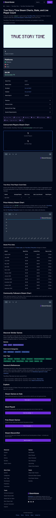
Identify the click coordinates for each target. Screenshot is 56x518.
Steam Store (40, 378)
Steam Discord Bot (9, 495)
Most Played (32, 455)
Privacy (17, 515)
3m (10, 154)
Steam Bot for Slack (9, 498)
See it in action (27, 440)
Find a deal (27, 399)
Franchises (6, 486)
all (16, 154)
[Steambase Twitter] (33, 501)
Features (7, 100)
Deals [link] (34, 117)
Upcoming (31, 463)
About (32, 515)
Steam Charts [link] (8, 117)
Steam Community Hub (38, 380)
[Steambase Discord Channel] (28, 501)
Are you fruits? (28, 88)
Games (8, 6)
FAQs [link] (22, 120)
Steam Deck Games (34, 466)
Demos (6, 458)
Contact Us (37, 515)
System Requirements (11, 112)
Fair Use (27, 515)
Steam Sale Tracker (34, 472)
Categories (7, 475)
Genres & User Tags (10, 108)
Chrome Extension (8, 493)
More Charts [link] (14, 120)
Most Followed (32, 458)
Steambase (30, 496)
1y (13, 154)
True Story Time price (13, 210)
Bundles (6, 460)
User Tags (6, 478)
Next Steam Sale (8, 501)
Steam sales (19, 247)
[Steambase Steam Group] (31, 501)
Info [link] (50, 117)
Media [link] (7, 120)
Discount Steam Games (35, 475)
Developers (7, 481)
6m (10, 214)
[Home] (4, 6)
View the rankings (27, 413)
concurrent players (19, 17)
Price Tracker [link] (18, 117)
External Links (8, 104)
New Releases (32, 460)
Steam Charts (7, 463)
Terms (22, 515)
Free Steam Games (33, 478)
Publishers (6, 483)
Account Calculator (9, 504)
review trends (28, 17)
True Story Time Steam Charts (27, 6)
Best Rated (31, 452)
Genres (6, 472)
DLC (5, 455)
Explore (49, 2)
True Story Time (15, 6)
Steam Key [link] (27, 117)
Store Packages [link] (42, 117)
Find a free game (27, 426)
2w (6, 154)
